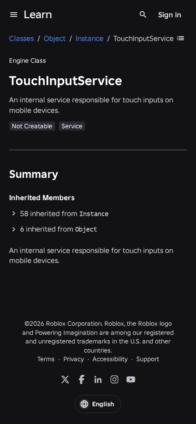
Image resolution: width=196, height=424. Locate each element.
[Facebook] (81, 379)
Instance (93, 214)
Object (86, 229)
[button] (98, 213)
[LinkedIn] (98, 379)
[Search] (143, 14)
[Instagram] (114, 379)
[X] (65, 379)
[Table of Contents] (180, 38)
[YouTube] (131, 379)
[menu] (13, 14)
